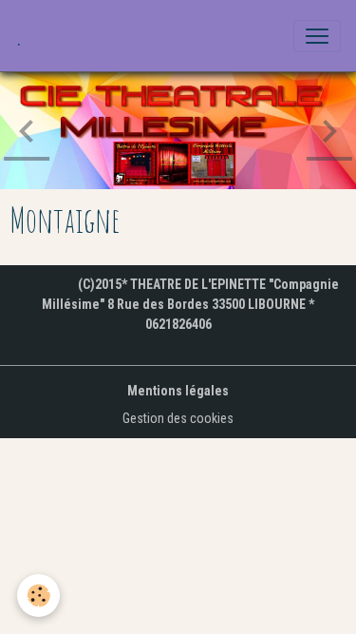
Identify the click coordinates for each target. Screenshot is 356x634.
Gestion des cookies (178, 418)
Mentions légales (178, 390)
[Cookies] (38, 595)
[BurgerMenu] (317, 36)
